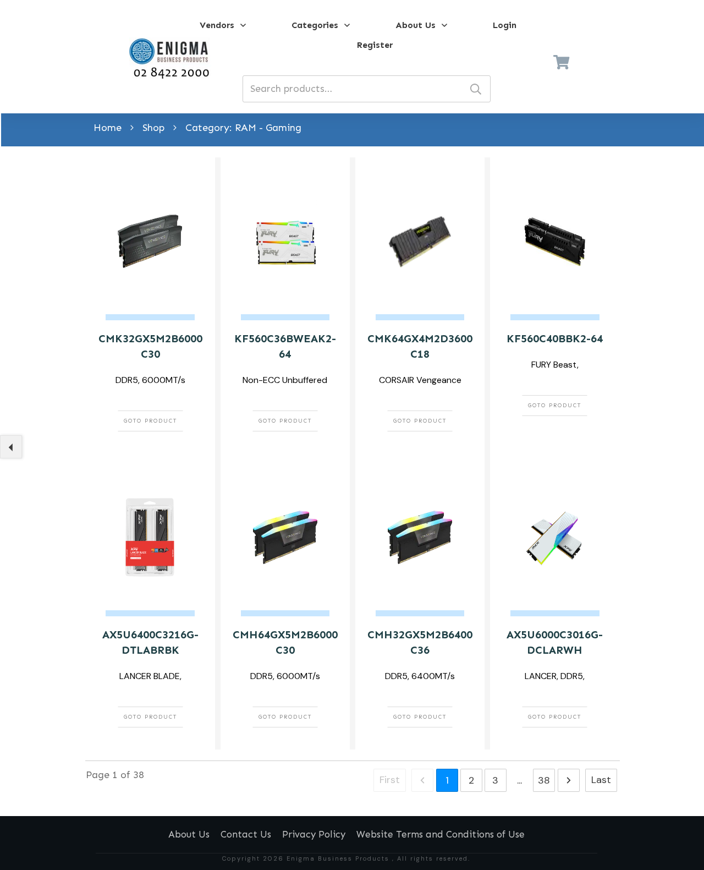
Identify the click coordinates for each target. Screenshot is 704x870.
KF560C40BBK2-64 (555, 338)
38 (544, 780)
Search (475, 88)
